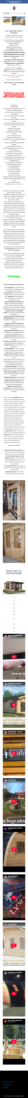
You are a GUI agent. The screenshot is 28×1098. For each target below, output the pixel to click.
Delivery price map (7, 1084)
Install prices (6, 1087)
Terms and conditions (8, 1082)
